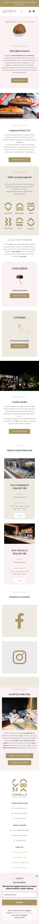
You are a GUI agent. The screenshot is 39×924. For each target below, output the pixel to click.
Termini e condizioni (20, 852)
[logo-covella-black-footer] (19, 779)
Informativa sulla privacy (22, 913)
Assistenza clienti (21, 867)
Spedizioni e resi (20, 857)
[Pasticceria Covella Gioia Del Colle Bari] (19, 459)
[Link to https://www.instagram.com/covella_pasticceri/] (19, 657)
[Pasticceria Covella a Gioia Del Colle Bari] (19, 524)
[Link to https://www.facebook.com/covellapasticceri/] (19, 621)
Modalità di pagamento (20, 862)
